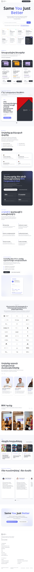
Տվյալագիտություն (4, 563)
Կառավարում (19, 562)
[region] (17, 386)
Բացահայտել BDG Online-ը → (6, 149)
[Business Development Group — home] (4, 1)
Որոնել (29, 22)
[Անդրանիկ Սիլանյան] (7, 382)
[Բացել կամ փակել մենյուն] (32, 1)
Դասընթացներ (3, 543)
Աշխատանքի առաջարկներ (15, 272)
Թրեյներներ (3, 548)
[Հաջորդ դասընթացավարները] (4, 374)
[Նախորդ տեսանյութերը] (30, 408)
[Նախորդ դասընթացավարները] (2, 374)
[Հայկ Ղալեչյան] (20, 382)
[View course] (12, 478)
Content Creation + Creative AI (27, 72)
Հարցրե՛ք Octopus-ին (25, 25)
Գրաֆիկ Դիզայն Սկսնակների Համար (16, 72)
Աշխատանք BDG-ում (4, 555)
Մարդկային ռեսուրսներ (5, 560)
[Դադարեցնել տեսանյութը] (6, 428)
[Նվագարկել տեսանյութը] (18, 428)
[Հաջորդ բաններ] (32, 95)
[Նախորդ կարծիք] (2, 473)
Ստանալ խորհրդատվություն (12, 521)
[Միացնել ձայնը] (10, 413)
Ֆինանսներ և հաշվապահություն (22, 560)
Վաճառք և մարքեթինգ (4, 562)
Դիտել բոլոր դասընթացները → (6, 57)
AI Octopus (19, 563)
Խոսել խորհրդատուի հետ (23, 189)
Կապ (2, 551)
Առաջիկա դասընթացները (5, 547)
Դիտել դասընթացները (26, 1)
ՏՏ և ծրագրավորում (20, 559)
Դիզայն (2, 559)
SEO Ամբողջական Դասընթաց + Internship (5, 72)
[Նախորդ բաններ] (30, 95)
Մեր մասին (3, 552)
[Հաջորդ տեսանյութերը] (32, 408)
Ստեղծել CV (6, 272)
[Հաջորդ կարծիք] (4, 473)
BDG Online (3, 544)
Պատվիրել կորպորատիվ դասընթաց (10, 189)
